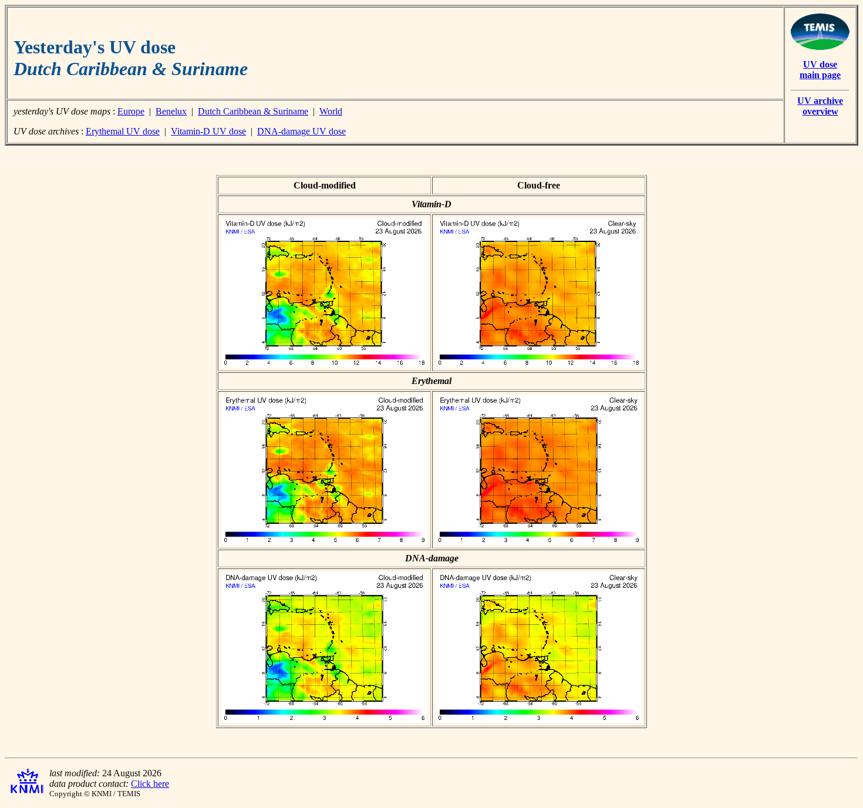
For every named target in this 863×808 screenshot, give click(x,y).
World (330, 111)
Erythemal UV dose (123, 131)
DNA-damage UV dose (301, 131)
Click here (150, 784)
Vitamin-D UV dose (208, 131)
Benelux (171, 111)
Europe (130, 111)
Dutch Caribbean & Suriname (253, 111)
